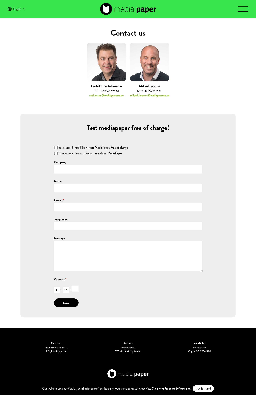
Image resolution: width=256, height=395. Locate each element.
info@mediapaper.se (56, 351)
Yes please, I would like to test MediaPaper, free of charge (93, 147)
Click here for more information (171, 388)
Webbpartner (199, 347)
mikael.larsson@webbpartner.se (149, 95)
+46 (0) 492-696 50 (56, 347)
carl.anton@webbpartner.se (106, 95)
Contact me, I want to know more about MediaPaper (90, 153)
